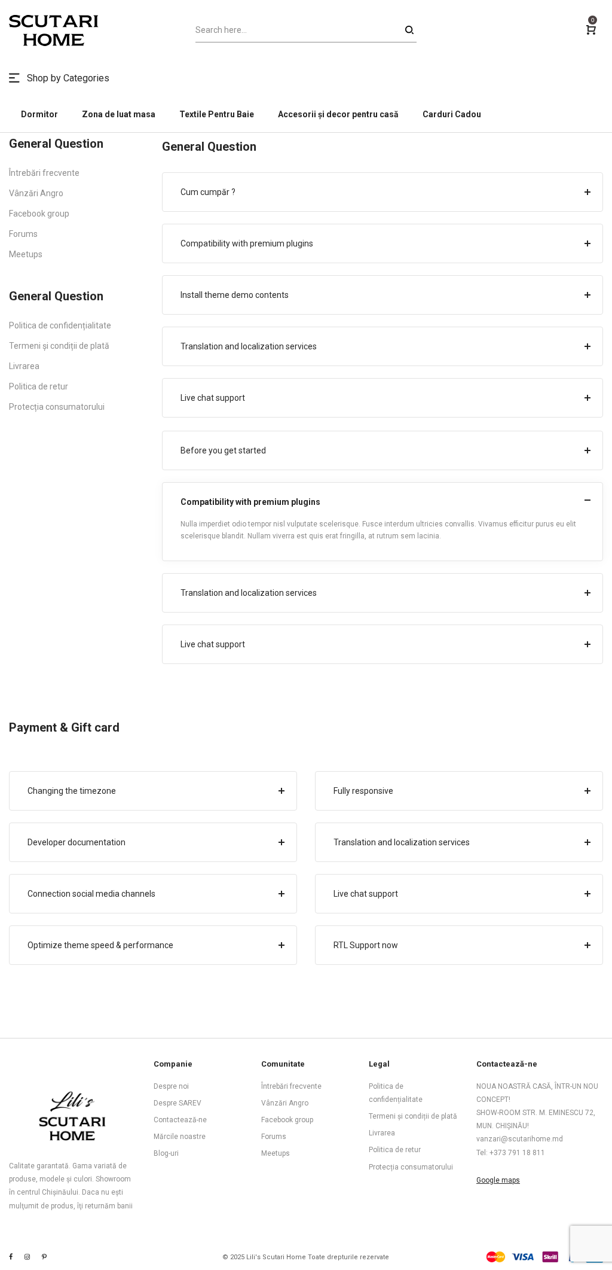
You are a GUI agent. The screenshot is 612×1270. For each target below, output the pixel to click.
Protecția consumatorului (57, 407)
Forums (23, 234)
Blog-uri (166, 1153)
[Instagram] (27, 1257)
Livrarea (24, 366)
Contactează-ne (180, 1120)
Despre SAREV (177, 1103)
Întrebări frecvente (44, 173)
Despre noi (171, 1086)
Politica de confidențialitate (60, 325)
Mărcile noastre (180, 1136)
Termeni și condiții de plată (59, 346)
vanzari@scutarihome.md (519, 1139)
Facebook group (39, 213)
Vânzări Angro (36, 193)
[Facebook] (11, 1257)
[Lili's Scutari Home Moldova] (44, 1257)
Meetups (25, 254)
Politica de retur (38, 386)
